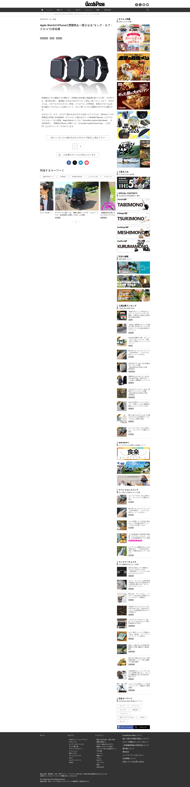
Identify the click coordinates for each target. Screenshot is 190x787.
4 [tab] (83, 222)
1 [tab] (73, 222)
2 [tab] (76, 222)
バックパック (124, 713)
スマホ (52, 38)
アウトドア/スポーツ (75, 749)
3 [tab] (79, 222)
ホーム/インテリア (75, 755)
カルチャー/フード (75, 760)
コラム (69, 10)
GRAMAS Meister (77, 176)
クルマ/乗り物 (73, 746)
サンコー (122, 721)
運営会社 (125, 752)
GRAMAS (63, 176)
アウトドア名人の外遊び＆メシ (107, 749)
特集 (98, 10)
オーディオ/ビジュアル (76, 744)
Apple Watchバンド (48, 176)
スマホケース (108, 176)
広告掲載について (129, 758)
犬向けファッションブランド (78, 739)
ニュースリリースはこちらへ (133, 755)
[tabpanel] (77, 200)
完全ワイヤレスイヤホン (127, 717)
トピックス (88, 10)
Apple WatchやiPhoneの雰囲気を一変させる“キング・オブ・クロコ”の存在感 (76, 14)
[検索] (148, 10)
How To (78, 10)
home (42, 10)
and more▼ (107, 10)
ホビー (71, 758)
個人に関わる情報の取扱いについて (135, 739)
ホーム (42, 14)
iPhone (143, 717)
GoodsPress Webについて (132, 735)
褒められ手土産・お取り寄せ (106, 739)
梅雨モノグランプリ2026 (104, 746)
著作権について (128, 749)
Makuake (135, 710)
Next (111, 196)
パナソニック (135, 706)
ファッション (73, 751)
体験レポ (59, 10)
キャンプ (122, 706)
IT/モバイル (44, 38)
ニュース (49, 10)
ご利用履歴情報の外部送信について (135, 745)
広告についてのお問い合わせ (133, 762)
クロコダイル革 (93, 176)
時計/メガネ (73, 753)
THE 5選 (99, 751)
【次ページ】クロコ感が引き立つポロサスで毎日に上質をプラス (78, 137)
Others (71, 762)
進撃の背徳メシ (102, 742)
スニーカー (123, 710)
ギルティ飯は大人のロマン (105, 744)
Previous (43, 196)
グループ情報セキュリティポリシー (135, 742)
